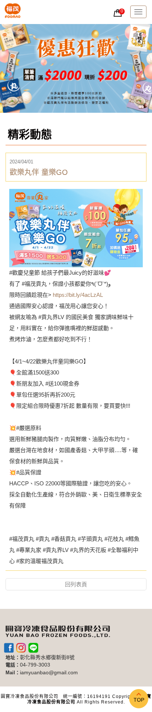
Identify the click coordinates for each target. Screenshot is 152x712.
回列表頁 (76, 584)
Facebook (9, 648)
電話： (13, 665)
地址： (13, 657)
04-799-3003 (35, 665)
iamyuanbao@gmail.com (49, 672)
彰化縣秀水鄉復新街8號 (47, 657)
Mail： (13, 672)
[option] (76, 68)
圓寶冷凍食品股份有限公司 (13, 12)
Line (33, 648)
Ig (21, 648)
